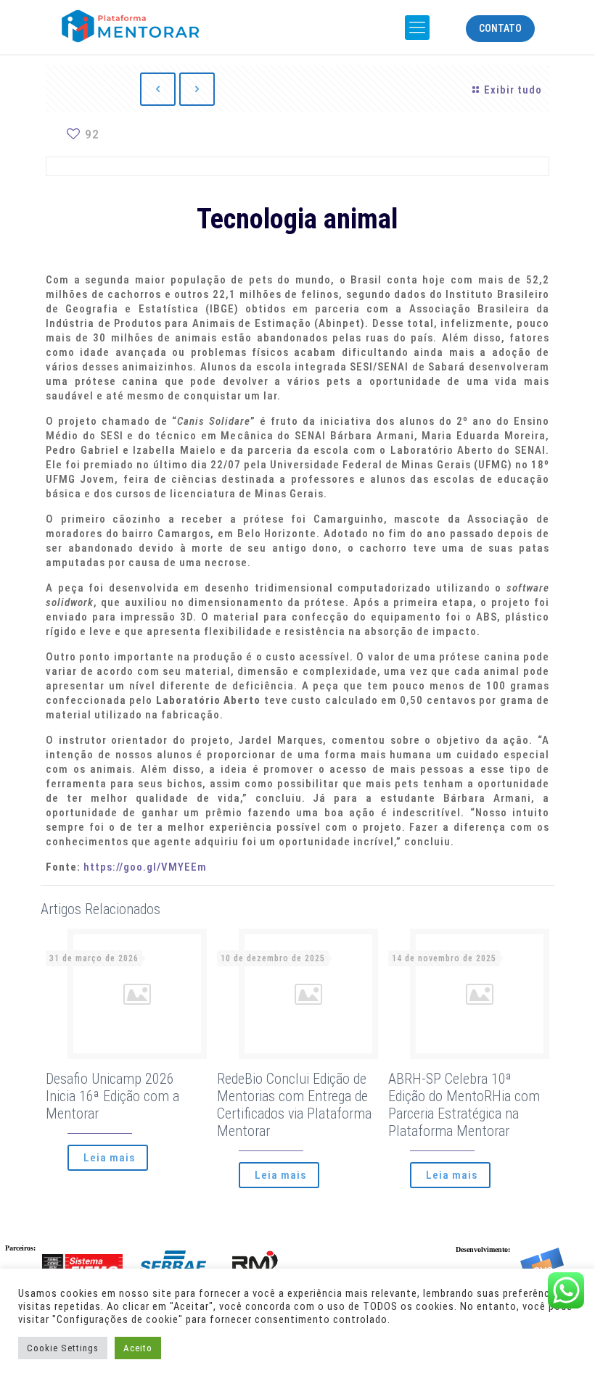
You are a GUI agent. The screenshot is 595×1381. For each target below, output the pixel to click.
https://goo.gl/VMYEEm (145, 867)
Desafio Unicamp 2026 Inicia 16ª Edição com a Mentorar (112, 1096)
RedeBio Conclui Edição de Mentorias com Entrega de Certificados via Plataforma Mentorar (294, 1105)
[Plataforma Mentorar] (152, 25)
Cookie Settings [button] (63, 1348)
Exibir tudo (513, 89)
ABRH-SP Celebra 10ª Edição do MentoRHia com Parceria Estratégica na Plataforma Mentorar (464, 1105)
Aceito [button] (137, 1348)
